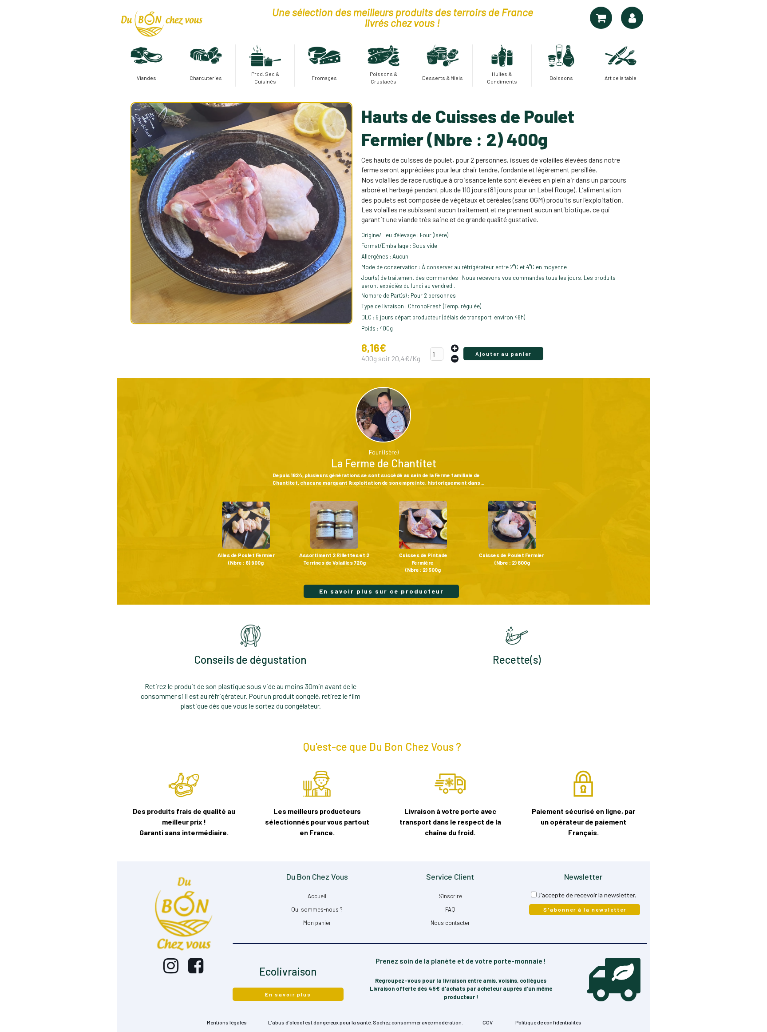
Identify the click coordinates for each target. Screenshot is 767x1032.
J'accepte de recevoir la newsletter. (587, 895)
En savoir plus (288, 994)
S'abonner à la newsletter (584, 909)
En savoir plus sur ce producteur (381, 591)
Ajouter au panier (503, 354)
